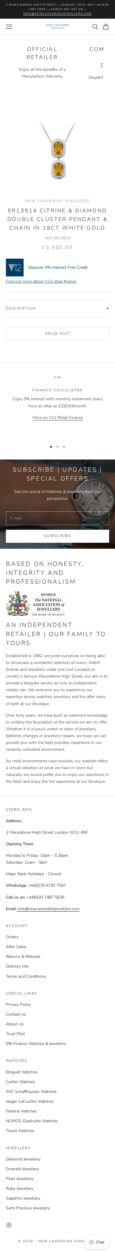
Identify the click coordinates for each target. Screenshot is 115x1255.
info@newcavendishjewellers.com (57, 13)
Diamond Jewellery (23, 1159)
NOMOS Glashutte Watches (32, 1121)
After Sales (16, 947)
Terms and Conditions (26, 976)
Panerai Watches (21, 1111)
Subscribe (57, 536)
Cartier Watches (20, 1082)
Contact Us (16, 1014)
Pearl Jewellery (19, 1179)
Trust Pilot (15, 1034)
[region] (57, 405)
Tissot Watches (20, 1131)
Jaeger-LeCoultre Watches (30, 1101)
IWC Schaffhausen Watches (31, 1091)
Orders (12, 937)
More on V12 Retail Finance (57, 417)
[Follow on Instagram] (9, 1225)
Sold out (57, 333)
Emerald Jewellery (22, 1169)
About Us (15, 1024)
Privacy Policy (18, 1004)
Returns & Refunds (23, 956)
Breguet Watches (21, 1072)
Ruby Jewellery (19, 1188)
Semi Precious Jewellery (28, 1208)
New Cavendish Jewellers (57, 201)
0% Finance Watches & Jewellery (36, 1043)
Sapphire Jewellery (23, 1198)
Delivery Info (17, 966)
